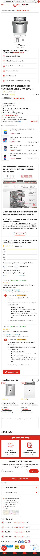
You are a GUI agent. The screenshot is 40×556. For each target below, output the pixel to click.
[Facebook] (19, 541)
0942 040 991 (34, 121)
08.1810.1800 (19, 522)
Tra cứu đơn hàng (8, 1)
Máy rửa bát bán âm (23, 10)
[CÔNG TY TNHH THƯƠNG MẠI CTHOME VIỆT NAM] (21, 5)
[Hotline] (4, 548)
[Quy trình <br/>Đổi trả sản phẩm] (10, 445)
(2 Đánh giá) (12, 91)
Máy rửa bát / (12, 10)
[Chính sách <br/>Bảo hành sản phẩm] (29, 445)
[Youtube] (25, 541)
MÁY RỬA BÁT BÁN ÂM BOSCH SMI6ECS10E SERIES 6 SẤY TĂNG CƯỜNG (29, 404)
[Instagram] (29, 541)
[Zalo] (35, 548)
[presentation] (37, 24)
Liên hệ (32, 1)
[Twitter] (22, 541)
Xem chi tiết (10, 455)
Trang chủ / (4, 10)
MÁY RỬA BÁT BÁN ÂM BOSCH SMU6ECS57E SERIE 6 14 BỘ (10, 404)
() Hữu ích (8, 290)
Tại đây (19, 121)
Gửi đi (34, 471)
